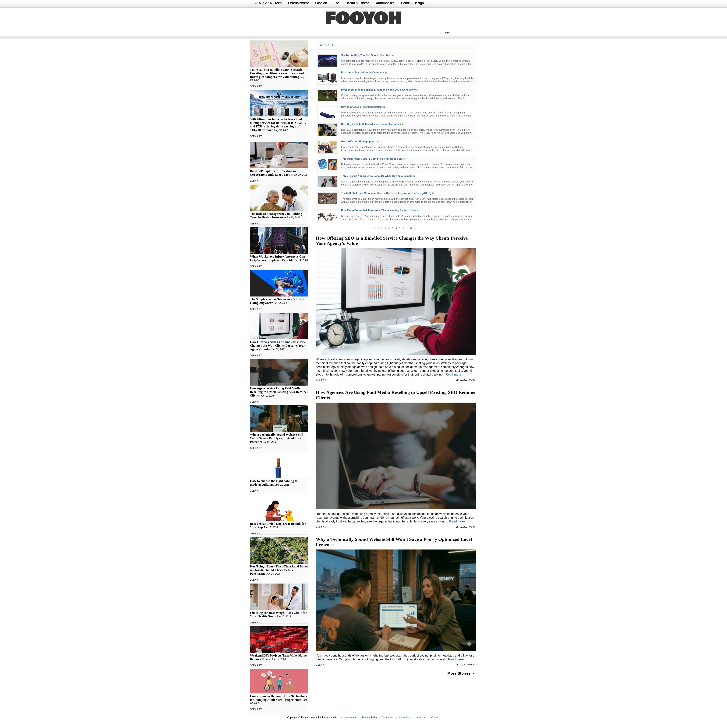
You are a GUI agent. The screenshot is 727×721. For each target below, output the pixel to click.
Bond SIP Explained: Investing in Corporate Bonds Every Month (273, 172)
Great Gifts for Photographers (358, 141)
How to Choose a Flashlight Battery (361, 107)
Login (447, 32)
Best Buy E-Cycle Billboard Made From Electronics (371, 124)
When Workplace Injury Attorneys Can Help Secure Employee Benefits (277, 258)
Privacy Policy (370, 717)
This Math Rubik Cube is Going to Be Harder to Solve (372, 158)
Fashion (321, 3)
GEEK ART (256, 86)
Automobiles (385, 3)
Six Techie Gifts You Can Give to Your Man (366, 55)
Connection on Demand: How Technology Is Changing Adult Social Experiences (278, 698)
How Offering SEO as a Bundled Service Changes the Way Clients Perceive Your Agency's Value (278, 345)
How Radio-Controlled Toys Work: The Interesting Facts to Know (379, 210)
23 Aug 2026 (263, 3)
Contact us (388, 717)
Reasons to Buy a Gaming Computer (362, 72)
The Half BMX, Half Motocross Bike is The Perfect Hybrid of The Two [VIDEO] (386, 193)
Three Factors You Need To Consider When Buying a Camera (376, 176)
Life (336, 3)
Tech (278, 3)
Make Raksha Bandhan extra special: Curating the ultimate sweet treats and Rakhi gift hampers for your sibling (277, 73)
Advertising (405, 717)
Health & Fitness (357, 3)
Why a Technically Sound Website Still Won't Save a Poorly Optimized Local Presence (276, 438)
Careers (435, 717)
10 (411, 228)
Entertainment (298, 3)
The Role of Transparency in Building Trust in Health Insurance (276, 215)
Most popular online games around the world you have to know (378, 89)
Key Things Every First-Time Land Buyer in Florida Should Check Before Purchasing (279, 570)
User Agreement (348, 717)
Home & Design (412, 3)
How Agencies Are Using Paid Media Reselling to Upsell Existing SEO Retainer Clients (279, 391)
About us (421, 717)
